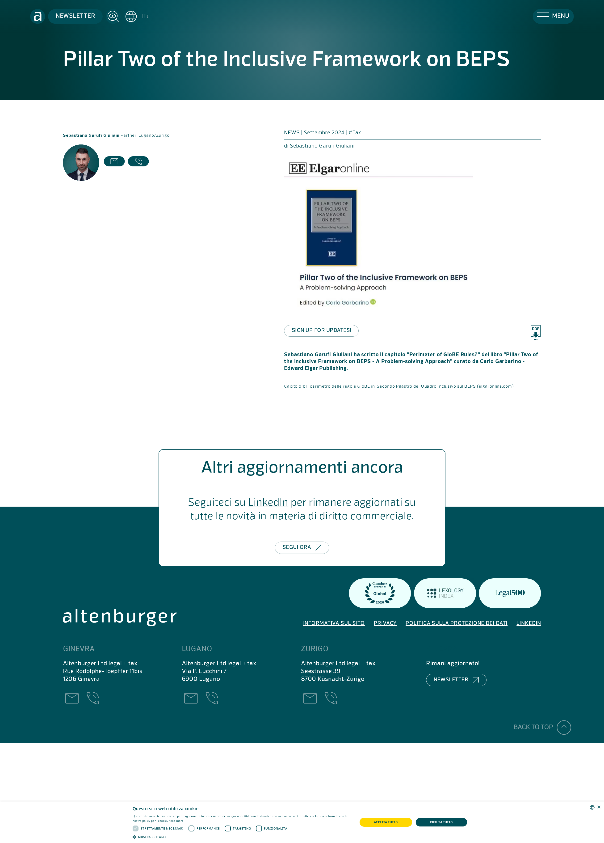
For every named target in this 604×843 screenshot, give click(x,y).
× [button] (598, 807)
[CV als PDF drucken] (535, 332)
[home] (37, 16)
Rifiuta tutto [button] (441, 822)
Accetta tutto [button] (386, 822)
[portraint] (81, 162)
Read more (176, 821)
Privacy (385, 623)
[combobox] (592, 807)
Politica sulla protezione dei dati (457, 623)
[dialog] (302, 822)
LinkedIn (268, 503)
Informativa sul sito (334, 623)
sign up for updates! (321, 330)
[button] (137, 16)
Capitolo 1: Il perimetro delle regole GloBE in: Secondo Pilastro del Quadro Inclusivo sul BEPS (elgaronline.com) (399, 386)
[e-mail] (114, 162)
